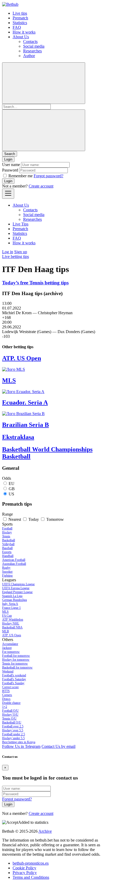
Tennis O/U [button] (9, 718)
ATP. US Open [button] (11, 635)
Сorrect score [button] (10, 687)
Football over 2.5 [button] (12, 726)
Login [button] (8, 159)
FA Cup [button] (7, 615)
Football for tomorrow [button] (16, 656)
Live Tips (20, 224)
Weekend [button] (7, 671)
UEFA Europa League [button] (15, 588)
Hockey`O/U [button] (10, 714)
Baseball (7, 548)
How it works (24, 32)
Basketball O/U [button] (11, 722)
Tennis (6, 536)
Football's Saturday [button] (14, 679)
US (11, 494)
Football (7, 528)
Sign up (20, 252)
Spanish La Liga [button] (12, 596)
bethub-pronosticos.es (31, 863)
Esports (7, 552)
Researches (32, 51)
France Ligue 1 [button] (11, 608)
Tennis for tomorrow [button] (15, 663)
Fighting (7, 575)
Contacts (30, 41)
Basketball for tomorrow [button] (17, 667)
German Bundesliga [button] (14, 600)
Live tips (20, 13)
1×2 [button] (4, 707)
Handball (7, 556)
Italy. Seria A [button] (10, 604)
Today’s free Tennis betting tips (35, 282)
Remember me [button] (20, 176)
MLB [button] (5, 631)
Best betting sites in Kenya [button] (18, 742)
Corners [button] (7, 695)
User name (11, 164)
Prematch (20, 18)
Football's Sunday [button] (13, 683)
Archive (45, 831)
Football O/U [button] (10, 710)
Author (29, 55)
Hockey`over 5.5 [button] (12, 730)
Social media (33, 46)
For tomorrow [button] (11, 652)
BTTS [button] (6, 691)
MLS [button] (5, 612)
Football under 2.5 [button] (13, 734)
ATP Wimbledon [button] (12, 619)
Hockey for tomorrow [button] (15, 659)
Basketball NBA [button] (12, 627)
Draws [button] (6, 699)
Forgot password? (48, 176)
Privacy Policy (25, 872)
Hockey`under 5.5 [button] (13, 738)
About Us (21, 37)
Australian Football (14, 564)
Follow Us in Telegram (21, 746)
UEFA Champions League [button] (18, 584)
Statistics (20, 22)
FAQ (17, 27)
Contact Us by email (58, 746)
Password (10, 170)
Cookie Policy (24, 868)
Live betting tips (15, 256)
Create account (41, 186)
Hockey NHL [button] (10, 623)
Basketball (8, 540)
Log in (7, 252)
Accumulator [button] (10, 644)
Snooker (7, 571)
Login (8, 181)
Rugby (6, 568)
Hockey (7, 532)
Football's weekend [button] (14, 675)
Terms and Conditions (31, 877)
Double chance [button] (11, 703)
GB (12, 489)
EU (11, 483)
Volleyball (8, 544)
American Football (13, 560)
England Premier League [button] (17, 592)
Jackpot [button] (7, 648)
